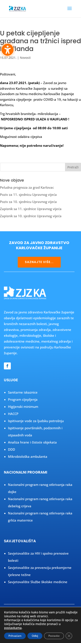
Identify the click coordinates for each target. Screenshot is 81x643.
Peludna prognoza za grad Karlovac (27, 187)
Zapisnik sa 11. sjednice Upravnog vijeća (31, 209)
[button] (69, 11)
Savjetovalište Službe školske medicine (37, 582)
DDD (11, 449)
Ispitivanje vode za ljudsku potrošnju (36, 421)
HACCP (13, 414)
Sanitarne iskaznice (23, 392)
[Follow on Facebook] (7, 365)
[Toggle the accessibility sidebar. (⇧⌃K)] (7, 49)
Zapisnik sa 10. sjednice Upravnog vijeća (31, 216)
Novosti (25, 58)
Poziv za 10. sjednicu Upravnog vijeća (28, 201)
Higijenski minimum (23, 406)
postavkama (13, 628)
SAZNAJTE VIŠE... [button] (39, 262)
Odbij (35, 636)
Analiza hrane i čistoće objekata (32, 442)
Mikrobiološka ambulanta (27, 456)
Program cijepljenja (23, 399)
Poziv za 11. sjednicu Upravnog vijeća (28, 194)
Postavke (54, 636)
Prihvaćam (14, 636)
